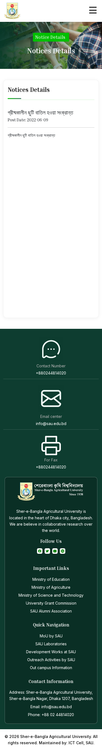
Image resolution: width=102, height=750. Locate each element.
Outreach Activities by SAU (51, 659)
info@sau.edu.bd (51, 423)
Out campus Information (51, 667)
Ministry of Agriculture (51, 587)
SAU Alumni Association (51, 611)
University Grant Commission (51, 603)
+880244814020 (51, 373)
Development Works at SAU (51, 651)
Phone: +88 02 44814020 (51, 714)
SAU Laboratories (51, 643)
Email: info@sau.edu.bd (51, 706)
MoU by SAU (51, 636)
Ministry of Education (51, 579)
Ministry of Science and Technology (51, 595)
